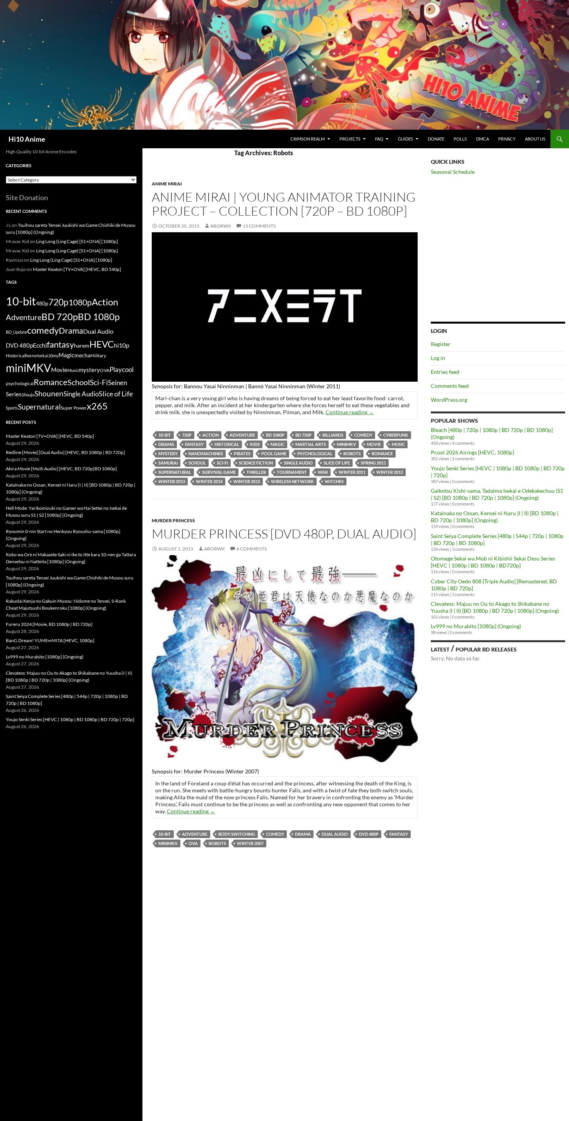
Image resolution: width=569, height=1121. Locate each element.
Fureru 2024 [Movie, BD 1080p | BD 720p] (49, 624)
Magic (277, 444)
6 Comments (252, 549)
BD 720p (303, 434)
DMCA (482, 138)
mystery (168, 453)
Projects (349, 138)
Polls (460, 138)
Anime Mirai (167, 184)
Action (210, 434)
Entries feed (445, 372)
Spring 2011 (373, 462)
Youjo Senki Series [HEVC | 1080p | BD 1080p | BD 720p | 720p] (70, 719)
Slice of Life (337, 462)
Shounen (48, 393)
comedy (363, 434)
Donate (436, 138)
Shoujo (28, 394)
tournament (292, 472)
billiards (332, 434)
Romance (382, 453)
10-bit (164, 434)
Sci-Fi (222, 462)
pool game (273, 453)
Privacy (507, 138)
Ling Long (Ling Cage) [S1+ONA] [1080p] (77, 241)
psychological (314, 453)
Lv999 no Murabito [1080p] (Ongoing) (476, 626)
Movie (374, 444)
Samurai (168, 462)
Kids (255, 444)
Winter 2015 (246, 481)
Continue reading (350, 412)
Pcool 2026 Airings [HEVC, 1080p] (472, 452)
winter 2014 (209, 481)
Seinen (117, 383)
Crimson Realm (307, 138)
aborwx (220, 226)
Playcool (122, 369)
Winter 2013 (171, 481)
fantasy (194, 444)
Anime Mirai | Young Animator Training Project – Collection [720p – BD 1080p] (284, 204)
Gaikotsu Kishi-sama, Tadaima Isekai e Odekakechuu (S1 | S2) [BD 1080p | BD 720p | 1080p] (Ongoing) (497, 494)
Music (398, 444)
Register (441, 344)
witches (334, 481)
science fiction (256, 462)
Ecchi (40, 345)
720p (187, 434)
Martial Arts (310, 444)
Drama (166, 444)
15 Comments (259, 226)
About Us (535, 138)
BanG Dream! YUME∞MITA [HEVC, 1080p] (50, 640)
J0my (53, 355)
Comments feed (450, 385)
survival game (219, 472)
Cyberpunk (395, 434)
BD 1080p (275, 434)
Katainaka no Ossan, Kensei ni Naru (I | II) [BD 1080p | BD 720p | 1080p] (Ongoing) (495, 516)
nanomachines (206, 453)
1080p (80, 302)
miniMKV (346, 444)
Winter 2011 (352, 472)
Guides (405, 138)
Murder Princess (173, 520)
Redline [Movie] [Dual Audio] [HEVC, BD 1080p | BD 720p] (65, 452)
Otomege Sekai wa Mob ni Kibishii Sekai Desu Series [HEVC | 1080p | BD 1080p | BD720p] (493, 562)
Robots (352, 453)
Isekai (42, 355)
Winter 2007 (250, 843)
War (323, 472)
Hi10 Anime (27, 139)
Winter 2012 (389, 472)
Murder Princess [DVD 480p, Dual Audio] (284, 534)
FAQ (379, 138)
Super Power (74, 408)
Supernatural (174, 472)
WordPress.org (449, 399)
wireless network (292, 481)
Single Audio (298, 462)
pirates (242, 453)
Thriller (256, 472)
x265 (97, 406)
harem (81, 346)
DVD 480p (369, 833)
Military (98, 355)
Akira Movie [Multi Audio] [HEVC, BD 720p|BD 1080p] (61, 468)
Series (14, 394)
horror (31, 355)
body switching (236, 833)
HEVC (101, 344)
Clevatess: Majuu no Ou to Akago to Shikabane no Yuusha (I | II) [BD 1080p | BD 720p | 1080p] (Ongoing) (495, 607)
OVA (193, 843)
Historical (226, 444)
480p (42, 303)
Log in (438, 358)
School (197, 462)
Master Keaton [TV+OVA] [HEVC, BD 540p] (77, 269)
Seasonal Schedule (453, 171)
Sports (12, 407)
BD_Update (16, 331)
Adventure (242, 434)
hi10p (121, 345)
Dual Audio (335, 833)
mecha (82, 355)
